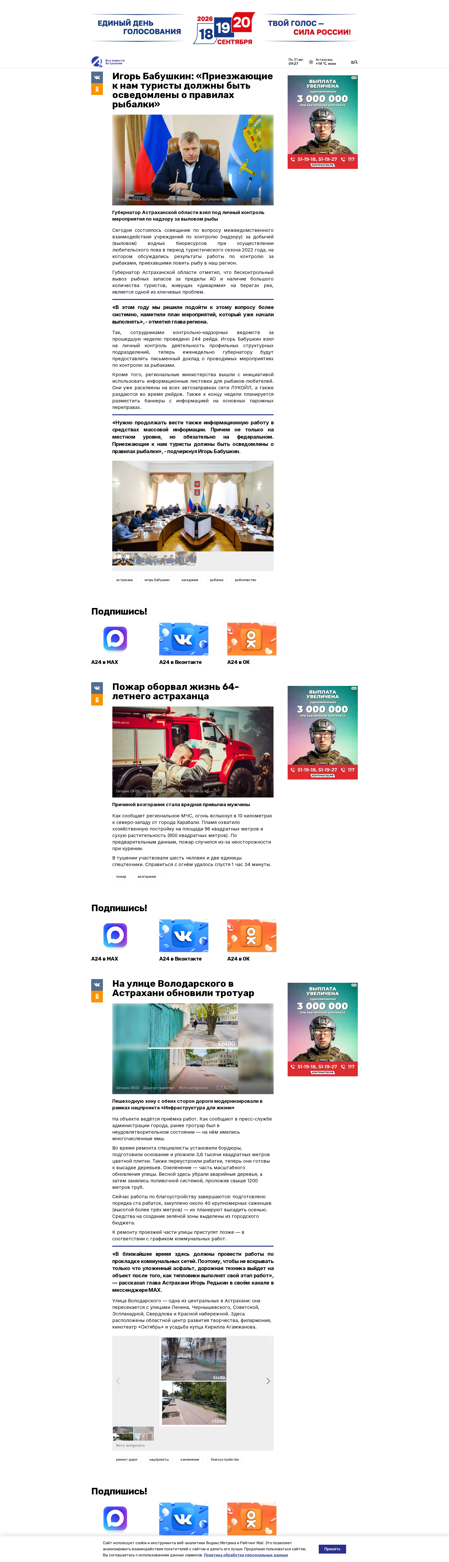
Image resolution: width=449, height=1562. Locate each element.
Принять (332, 1549)
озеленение (190, 1460)
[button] (268, 506)
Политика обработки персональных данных (246, 1555)
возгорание (147, 877)
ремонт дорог (127, 1460)
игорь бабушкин (157, 580)
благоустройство (225, 1460)
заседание (189, 580)
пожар (121, 877)
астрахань (124, 580)
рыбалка (216, 580)
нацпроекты (159, 1460)
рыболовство (245, 580)
